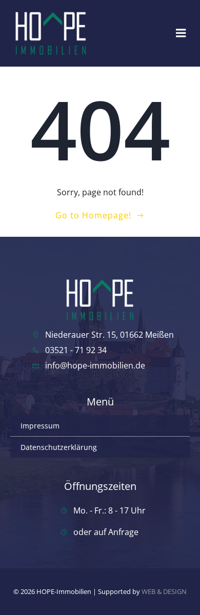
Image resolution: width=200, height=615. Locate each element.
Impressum (40, 425)
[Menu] (181, 33)
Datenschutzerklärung (59, 447)
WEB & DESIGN (164, 591)
